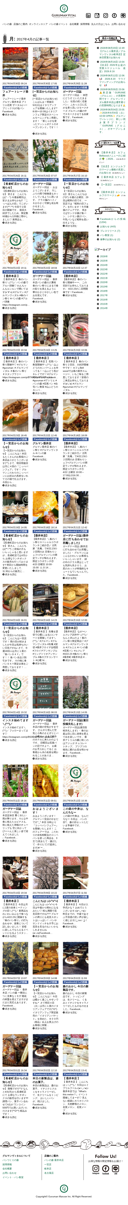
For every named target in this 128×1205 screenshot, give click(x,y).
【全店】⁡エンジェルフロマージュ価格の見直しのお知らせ (112, 169)
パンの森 (7, 24)
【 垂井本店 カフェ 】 (113, 177)
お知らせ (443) (108, 226)
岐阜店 (47, 1168)
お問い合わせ (119, 24)
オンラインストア (38, 24)
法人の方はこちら (100, 24)
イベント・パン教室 (13, 1177)
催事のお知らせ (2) (110, 239)
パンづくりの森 (10, 1160)
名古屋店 (49, 1173)
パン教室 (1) (106, 235)
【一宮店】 (106, 184)
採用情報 (85, 24)
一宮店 (47, 1164)
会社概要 (74, 24)
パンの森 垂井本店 (54, 1160)
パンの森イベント (58, 24)
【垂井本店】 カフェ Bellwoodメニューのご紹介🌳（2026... (112, 155)
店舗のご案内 (21, 24)
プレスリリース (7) (110, 231)
